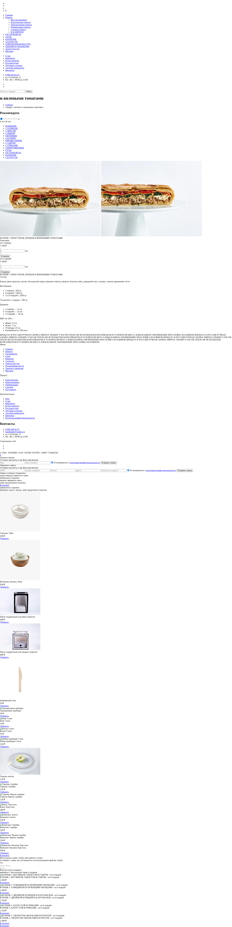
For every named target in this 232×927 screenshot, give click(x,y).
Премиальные (11, 385)
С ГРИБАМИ (11, 145)
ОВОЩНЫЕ (11, 136)
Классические (11, 380)
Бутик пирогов (12, 61)
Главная (9, 15)
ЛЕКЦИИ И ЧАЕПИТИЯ (17, 46)
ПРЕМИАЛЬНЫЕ (13, 140)
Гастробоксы (11, 354)
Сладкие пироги (18, 29)
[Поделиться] (4, 865)
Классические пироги (21, 22)
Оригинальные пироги (21, 25)
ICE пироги (10, 389)
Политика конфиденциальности (20, 418)
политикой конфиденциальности (85, 462)
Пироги (8, 17)
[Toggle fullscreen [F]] (6, 865)
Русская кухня (11, 63)
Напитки (9, 359)
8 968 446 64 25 (12, 75)
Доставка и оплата (13, 65)
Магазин (9, 51)
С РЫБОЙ (10, 133)
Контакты (9, 70)
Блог (7, 399)
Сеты (7, 356)
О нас (8, 56)
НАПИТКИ (10, 39)
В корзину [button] (4, 882)
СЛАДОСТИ (11, 41)
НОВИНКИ (10, 126)
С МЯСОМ (10, 131)
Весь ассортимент (19, 20)
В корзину (5, 256)
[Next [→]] (4, 868)
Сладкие (9, 387)
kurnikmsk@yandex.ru (15, 432)
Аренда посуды (12, 49)
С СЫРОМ (10, 143)
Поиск (28, 92)
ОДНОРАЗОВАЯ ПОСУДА (18, 44)
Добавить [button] (4, 538)
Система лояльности (14, 68)
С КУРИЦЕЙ (11, 128)
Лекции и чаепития (14, 368)
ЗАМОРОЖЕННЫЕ (14, 148)
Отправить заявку (108, 463)
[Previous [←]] (1, 868)
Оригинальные (12, 382)
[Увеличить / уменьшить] (9, 865)
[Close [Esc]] (1, 865)
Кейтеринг (10, 58)
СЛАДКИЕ (10, 138)
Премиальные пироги (21, 27)
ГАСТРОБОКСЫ (13, 34)
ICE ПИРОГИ (17, 32)
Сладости (9, 361)
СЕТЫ (8, 37)
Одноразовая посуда (14, 366)
